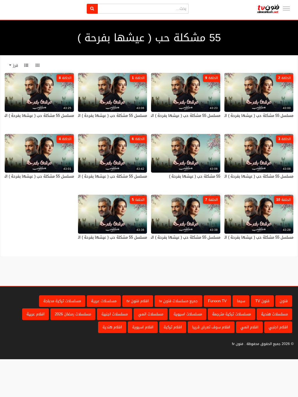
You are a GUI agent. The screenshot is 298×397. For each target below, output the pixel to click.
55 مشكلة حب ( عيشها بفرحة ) (194, 176)
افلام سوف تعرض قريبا (211, 327)
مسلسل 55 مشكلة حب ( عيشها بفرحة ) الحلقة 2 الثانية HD (244, 115)
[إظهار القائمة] (286, 8)
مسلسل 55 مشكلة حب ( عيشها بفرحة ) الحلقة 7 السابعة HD (170, 237)
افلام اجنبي (278, 327)
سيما (241, 301)
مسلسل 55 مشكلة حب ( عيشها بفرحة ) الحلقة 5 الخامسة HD (96, 237)
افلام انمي (249, 327)
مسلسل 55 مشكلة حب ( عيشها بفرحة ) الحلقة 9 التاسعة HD (170, 115)
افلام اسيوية (142, 327)
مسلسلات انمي (150, 314)
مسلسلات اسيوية (187, 314)
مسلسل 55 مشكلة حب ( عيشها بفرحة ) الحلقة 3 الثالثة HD (244, 176)
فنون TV (262, 301)
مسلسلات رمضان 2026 (73, 314)
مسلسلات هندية (274, 314)
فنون (284, 301)
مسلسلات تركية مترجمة (231, 314)
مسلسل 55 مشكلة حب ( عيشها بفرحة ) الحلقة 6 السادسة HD (96, 176)
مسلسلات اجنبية (114, 314)
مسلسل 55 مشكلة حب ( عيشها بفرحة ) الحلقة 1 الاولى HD (98, 115)
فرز (14, 65)
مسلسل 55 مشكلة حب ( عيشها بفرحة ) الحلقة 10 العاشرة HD (242, 237)
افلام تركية (173, 327)
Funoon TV (217, 301)
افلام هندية (112, 327)
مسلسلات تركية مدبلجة (62, 301)
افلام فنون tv (138, 301)
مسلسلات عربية (103, 301)
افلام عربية (35, 314)
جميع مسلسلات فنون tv (178, 301)
